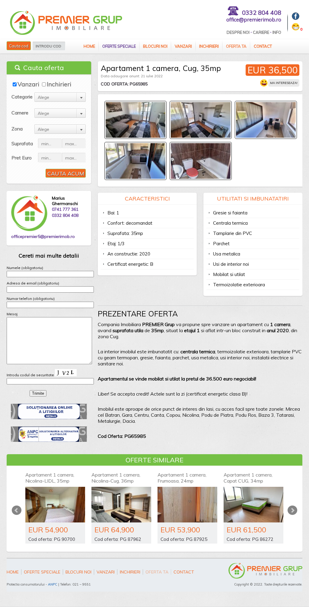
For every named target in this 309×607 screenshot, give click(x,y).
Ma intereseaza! (284, 83)
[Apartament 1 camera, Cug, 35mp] (135, 136)
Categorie (22, 97)
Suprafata (22, 143)
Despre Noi (238, 32)
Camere (19, 113)
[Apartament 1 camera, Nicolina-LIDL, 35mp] (55, 504)
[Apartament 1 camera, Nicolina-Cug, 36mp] (121, 504)
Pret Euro (21, 158)
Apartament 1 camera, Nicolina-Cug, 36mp (115, 478)
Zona (17, 129)
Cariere (261, 32)
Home (89, 46)
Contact (263, 46)
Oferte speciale (119, 46)
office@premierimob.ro (253, 19)
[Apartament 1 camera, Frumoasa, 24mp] (187, 504)
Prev (16, 510)
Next (292, 510)
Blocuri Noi (155, 46)
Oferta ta (236, 46)
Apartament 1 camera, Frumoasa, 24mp (182, 478)
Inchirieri (209, 46)
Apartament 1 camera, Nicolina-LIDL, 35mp (49, 478)
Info (276, 32)
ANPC (52, 584)
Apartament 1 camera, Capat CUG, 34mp (248, 478)
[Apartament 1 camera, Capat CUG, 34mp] (253, 504)
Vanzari (183, 46)
